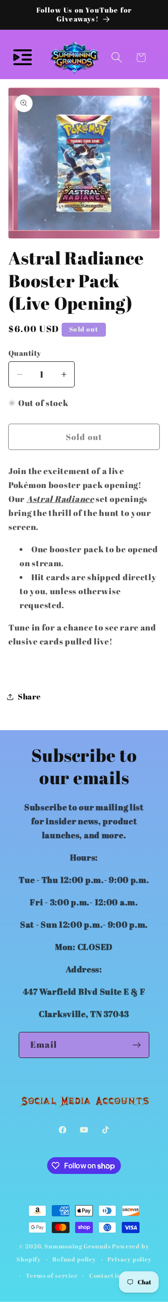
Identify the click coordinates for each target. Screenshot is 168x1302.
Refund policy (74, 1259)
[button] (22, 57)
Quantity (25, 353)
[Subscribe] (136, 1045)
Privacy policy (129, 1259)
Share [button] (29, 696)
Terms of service (51, 1275)
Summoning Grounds (77, 1246)
